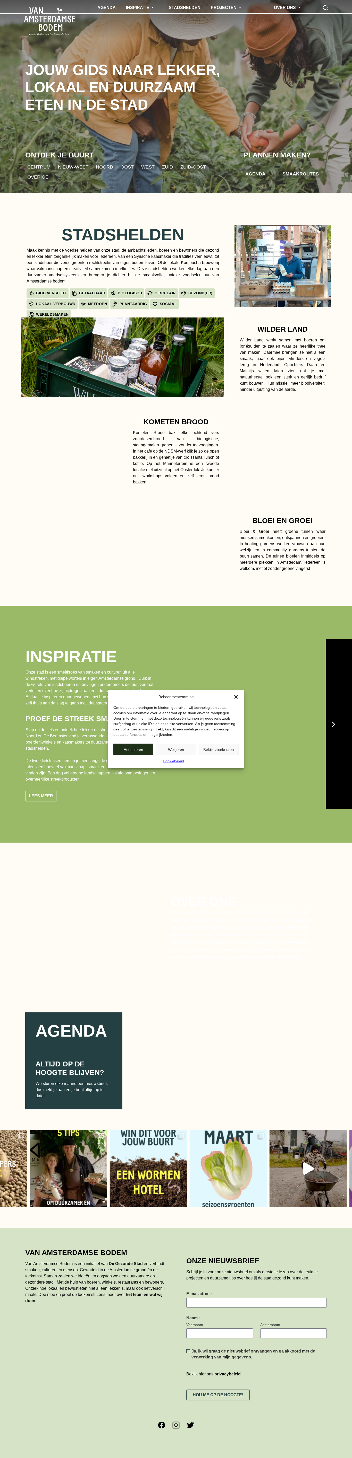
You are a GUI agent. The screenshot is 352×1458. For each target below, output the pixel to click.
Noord (104, 166)
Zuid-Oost (193, 166)
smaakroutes (300, 173)
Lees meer (41, 792)
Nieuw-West (73, 166)
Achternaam (270, 1321)
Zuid (167, 166)
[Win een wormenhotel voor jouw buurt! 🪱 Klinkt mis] (100, 1165)
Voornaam (194, 1321)
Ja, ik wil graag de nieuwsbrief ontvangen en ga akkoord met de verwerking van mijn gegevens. (253, 1350)
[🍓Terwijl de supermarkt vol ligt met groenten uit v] (180, 1165)
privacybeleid (227, 1370)
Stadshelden (123, 234)
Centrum (39, 166)
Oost (127, 166)
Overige (37, 177)
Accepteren (133, 749)
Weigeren (176, 749)
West (148, 166)
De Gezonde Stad (126, 1260)
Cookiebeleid (173, 761)
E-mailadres (199, 1290)
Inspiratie (71, 656)
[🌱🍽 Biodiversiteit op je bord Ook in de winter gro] (260, 1165)
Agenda (255, 173)
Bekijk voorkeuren (218, 749)
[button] (236, 697)
